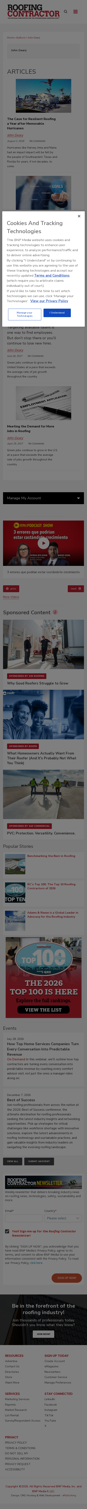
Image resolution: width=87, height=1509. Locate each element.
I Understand (57, 312)
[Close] (79, 216)
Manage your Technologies (25, 314)
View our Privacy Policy (49, 301)
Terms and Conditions (52, 275)
